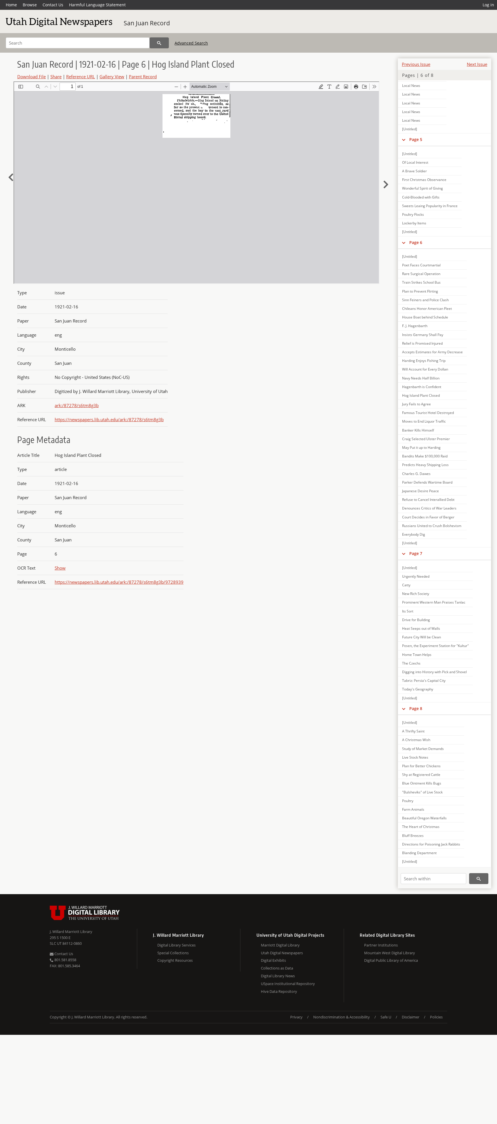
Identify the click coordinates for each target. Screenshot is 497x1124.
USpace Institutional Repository (288, 983)
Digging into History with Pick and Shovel (434, 671)
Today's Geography (417, 689)
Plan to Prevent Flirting (420, 291)
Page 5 (415, 139)
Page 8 (415, 708)
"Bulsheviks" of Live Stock (422, 792)
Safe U (386, 1017)
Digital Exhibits (273, 960)
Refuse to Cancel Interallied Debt (428, 499)
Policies (436, 1017)
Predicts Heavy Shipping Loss (425, 464)
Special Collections (173, 952)
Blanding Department (419, 852)
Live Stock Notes (415, 757)
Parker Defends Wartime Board (427, 482)
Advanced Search (191, 43)
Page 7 (415, 553)
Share (56, 76)
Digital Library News (278, 975)
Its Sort (407, 611)
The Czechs (411, 663)
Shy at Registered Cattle (421, 774)
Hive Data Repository (279, 991)
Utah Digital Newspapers (282, 952)
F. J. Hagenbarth (414, 325)
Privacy (296, 1017)
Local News (411, 85)
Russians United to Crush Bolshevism (431, 525)
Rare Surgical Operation (421, 273)
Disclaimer (410, 1017)
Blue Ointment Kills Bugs (421, 783)
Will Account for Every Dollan (425, 369)
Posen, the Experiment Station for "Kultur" (435, 645)
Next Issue (477, 64)
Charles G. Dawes (416, 473)
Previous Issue (416, 64)
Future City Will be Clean (421, 637)
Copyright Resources (175, 960)
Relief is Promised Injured (422, 343)
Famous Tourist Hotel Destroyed (428, 412)
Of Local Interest (415, 162)
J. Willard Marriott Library (71, 931)
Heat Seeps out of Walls (421, 628)
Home (11, 4)
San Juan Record (147, 23)
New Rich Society (415, 593)
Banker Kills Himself (418, 430)
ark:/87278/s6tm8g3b (77, 405)
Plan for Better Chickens (421, 766)
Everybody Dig (413, 534)
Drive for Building (416, 619)
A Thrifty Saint (413, 731)
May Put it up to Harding (421, 447)
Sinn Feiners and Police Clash (425, 299)
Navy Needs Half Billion (420, 378)
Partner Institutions (381, 945)
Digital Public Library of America (391, 960)
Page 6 (415, 242)
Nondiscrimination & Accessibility (341, 1017)
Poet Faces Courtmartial (421, 265)
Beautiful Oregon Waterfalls (424, 818)
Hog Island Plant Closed (421, 395)
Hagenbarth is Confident (421, 386)
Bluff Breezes (413, 835)
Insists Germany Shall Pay (422, 334)
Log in (488, 4)
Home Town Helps (416, 654)
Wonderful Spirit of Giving (422, 188)
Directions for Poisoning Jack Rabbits (431, 844)
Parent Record (143, 76)
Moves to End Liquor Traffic (424, 421)
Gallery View (112, 76)
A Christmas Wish (416, 739)
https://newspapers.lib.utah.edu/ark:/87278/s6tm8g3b (109, 419)
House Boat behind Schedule (425, 317)
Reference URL (80, 76)
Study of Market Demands (423, 748)
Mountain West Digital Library (389, 952)
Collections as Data (277, 968)
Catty (406, 585)
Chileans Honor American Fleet (427, 308)
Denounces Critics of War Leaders (429, 508)
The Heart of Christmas (420, 826)
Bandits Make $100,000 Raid (425, 456)
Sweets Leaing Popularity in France (430, 205)
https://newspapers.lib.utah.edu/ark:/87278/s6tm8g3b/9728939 (119, 582)
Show (60, 568)
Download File (31, 76)
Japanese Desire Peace (420, 490)
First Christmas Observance (424, 179)
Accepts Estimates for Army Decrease (432, 352)
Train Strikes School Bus (421, 282)
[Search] (159, 42)
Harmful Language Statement (97, 4)
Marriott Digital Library (280, 945)
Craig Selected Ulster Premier (426, 438)
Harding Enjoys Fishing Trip (424, 360)
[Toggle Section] (403, 139)
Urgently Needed (415, 576)
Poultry (407, 800)
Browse (30, 4)
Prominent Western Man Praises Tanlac (433, 602)
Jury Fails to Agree (416, 404)
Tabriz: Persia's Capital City (424, 680)
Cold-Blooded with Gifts (420, 197)
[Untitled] (409, 129)
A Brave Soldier (414, 171)
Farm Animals (413, 809)
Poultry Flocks (413, 214)
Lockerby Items (414, 223)
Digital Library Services (176, 945)
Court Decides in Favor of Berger (428, 517)
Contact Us (53, 4)
